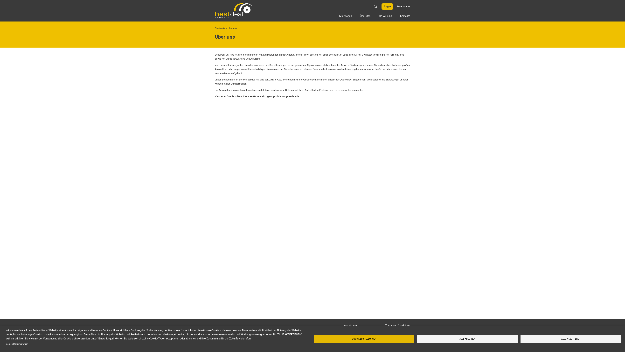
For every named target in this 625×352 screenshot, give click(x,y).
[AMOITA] (233, 10)
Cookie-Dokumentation (17, 344)
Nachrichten (350, 325)
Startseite (220, 28)
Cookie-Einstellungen (364, 339)
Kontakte (405, 16)
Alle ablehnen (467, 339)
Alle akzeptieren (570, 339)
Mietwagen (345, 16)
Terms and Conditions (397, 325)
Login (387, 6)
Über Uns (365, 16)
